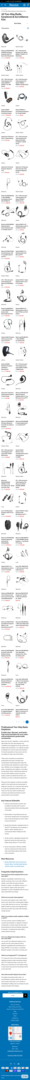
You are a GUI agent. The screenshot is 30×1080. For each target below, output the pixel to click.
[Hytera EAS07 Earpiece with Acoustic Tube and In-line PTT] (7, 324)
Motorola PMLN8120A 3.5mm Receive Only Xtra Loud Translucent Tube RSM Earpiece (7, 595)
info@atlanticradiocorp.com (15, 1051)
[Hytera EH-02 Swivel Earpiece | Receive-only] (7, 154)
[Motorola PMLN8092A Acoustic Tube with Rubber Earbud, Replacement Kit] (7, 637)
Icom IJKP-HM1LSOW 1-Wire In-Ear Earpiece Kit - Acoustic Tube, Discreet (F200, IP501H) (22, 682)
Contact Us (15, 1018)
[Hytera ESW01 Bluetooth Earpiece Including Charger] (7, 96)
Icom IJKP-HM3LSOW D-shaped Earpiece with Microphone (7, 711)
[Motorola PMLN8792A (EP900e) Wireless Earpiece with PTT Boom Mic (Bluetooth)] (7, 37)
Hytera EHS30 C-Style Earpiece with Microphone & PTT (22, 512)
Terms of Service (15, 1004)
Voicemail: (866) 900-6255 (15, 1055)
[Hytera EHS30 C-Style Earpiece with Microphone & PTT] (22, 498)
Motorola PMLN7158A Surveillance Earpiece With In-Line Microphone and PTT (7, 624)
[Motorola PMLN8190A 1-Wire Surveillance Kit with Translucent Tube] (22, 609)
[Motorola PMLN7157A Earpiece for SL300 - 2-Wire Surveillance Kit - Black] (22, 580)
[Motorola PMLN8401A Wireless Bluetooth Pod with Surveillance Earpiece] (7, 408)
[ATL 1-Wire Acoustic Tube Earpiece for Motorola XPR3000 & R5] (7, 267)
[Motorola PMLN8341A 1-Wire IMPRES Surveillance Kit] (22, 324)
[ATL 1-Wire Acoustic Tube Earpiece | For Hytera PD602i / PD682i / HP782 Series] (22, 66)
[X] (14, 1063)
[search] (5, 5)
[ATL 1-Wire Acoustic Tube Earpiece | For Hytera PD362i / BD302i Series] (22, 182)
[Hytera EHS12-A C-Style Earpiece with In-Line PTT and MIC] (7, 553)
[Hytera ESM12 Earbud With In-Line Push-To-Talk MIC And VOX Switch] (22, 696)
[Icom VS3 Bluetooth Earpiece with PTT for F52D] (7, 498)
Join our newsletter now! (15, 992)
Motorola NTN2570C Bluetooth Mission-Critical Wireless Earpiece (7, 681)
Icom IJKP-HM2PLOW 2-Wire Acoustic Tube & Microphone (22, 568)
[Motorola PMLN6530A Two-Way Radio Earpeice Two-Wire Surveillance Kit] (22, 637)
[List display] (28, 28)
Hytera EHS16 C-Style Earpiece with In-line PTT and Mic (22, 281)
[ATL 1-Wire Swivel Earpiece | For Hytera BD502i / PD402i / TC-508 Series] (22, 37)
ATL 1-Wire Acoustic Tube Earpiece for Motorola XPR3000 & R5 (7, 282)
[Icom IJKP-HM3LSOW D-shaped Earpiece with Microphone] (7, 696)
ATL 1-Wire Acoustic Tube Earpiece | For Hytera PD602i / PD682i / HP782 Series (22, 82)
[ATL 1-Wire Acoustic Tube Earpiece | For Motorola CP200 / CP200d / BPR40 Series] (22, 467)
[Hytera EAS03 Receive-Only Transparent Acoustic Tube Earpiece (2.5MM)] (22, 437)
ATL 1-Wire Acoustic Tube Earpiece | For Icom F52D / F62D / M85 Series (7, 452)
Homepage (4, 9)
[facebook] (10, 1063)
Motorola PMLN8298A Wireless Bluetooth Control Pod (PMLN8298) (7, 540)
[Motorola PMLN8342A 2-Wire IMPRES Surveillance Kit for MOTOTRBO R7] (7, 182)
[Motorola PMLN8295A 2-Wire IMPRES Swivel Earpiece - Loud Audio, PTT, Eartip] (22, 524)
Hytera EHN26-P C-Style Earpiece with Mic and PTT (21, 253)
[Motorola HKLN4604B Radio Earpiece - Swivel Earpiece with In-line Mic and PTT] (7, 211)
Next (27, 721)
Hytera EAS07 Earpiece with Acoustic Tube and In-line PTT (7, 338)
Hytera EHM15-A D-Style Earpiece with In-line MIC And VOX (22, 226)
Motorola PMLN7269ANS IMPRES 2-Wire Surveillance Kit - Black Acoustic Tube (7, 484)
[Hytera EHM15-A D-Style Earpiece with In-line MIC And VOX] (22, 211)
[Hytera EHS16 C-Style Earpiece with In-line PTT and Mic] (22, 267)
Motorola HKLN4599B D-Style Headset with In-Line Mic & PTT (22, 423)
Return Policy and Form (15, 1007)
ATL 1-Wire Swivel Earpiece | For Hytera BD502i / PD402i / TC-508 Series (22, 53)
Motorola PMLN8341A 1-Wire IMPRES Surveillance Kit (22, 338)
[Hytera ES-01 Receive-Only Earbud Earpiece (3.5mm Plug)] (7, 379)
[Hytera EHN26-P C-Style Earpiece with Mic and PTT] (22, 238)
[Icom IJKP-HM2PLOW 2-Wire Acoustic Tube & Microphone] (22, 553)
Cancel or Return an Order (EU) (15, 1009)
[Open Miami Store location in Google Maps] (15, 1033)
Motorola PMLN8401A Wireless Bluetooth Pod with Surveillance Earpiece (7, 424)
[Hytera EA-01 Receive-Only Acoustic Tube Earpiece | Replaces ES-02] (22, 154)
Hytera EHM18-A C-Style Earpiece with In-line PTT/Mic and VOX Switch (22, 311)
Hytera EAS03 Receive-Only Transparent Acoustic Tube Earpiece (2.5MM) (22, 453)
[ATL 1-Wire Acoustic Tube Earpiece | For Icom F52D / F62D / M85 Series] (7, 437)
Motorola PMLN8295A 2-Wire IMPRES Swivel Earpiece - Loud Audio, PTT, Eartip (22, 540)
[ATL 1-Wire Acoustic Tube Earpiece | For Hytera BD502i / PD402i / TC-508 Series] (7, 66)
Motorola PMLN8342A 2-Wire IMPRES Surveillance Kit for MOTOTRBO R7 (7, 198)
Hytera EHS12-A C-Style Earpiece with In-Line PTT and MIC (7, 568)
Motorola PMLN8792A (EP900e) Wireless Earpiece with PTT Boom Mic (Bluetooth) (7, 53)
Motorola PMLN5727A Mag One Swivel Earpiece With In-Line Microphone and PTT (22, 395)
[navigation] (2, 1)
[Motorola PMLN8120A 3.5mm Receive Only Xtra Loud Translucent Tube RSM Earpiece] (7, 580)
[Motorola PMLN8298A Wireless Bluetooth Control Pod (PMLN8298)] (7, 524)
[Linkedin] (19, 1064)
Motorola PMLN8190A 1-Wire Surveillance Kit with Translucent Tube (22, 623)
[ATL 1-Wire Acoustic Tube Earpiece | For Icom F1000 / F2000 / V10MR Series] (22, 351)
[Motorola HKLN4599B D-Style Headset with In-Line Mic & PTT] (22, 408)
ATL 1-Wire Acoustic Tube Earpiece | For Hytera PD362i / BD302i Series (21, 198)
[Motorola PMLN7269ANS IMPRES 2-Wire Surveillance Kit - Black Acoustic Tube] (7, 467)
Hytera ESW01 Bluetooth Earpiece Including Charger (6, 111)
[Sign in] (24, 5)
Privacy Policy (15, 1020)
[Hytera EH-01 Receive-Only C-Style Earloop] (7, 123)
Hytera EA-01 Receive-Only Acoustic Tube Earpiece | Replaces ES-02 (22, 169)
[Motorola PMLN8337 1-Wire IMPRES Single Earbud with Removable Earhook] (7, 295)
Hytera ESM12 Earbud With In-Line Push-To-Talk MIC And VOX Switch (22, 712)
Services (15, 1013)
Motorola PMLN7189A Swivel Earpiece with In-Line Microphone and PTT (7, 254)
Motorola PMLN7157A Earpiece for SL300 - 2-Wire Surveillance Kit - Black (22, 595)
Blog (15, 1011)
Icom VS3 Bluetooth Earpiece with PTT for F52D (7, 512)
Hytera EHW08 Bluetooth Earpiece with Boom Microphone (6, 366)
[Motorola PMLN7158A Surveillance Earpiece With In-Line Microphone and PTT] (7, 609)
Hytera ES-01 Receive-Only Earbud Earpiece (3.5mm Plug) (7, 394)
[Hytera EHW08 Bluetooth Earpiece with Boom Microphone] (7, 351)
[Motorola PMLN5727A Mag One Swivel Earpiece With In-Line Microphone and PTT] (22, 379)
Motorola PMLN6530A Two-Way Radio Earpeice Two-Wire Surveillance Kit (22, 653)
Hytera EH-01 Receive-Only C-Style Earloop (7, 137)
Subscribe (25, 995)
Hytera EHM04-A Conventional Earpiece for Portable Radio (22, 111)
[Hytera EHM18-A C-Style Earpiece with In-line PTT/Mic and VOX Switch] (22, 295)
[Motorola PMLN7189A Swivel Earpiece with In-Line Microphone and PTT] (7, 238)
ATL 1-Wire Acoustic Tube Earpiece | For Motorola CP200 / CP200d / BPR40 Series (21, 484)
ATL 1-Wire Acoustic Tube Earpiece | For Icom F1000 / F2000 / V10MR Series (22, 366)
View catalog (2, 5)
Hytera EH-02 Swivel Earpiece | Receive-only (7, 168)
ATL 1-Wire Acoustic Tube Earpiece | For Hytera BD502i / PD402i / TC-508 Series (7, 83)
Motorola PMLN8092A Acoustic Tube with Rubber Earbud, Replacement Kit (7, 653)
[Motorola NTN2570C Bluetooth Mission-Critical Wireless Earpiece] (7, 666)
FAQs (15, 1016)
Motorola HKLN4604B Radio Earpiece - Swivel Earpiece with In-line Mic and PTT (7, 227)
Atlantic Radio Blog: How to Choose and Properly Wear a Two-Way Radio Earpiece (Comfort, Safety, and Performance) (16, 864)
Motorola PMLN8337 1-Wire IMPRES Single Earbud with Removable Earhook (7, 311)
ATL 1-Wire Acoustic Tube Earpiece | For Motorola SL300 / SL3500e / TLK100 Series (21, 140)
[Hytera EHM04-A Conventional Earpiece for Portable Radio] (22, 96)
